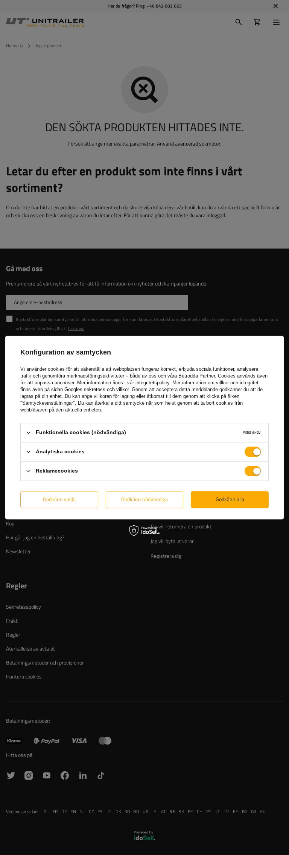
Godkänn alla (230, 499)
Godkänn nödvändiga (144, 499)
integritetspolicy (152, 382)
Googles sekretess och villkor (96, 389)
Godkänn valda (59, 499)
